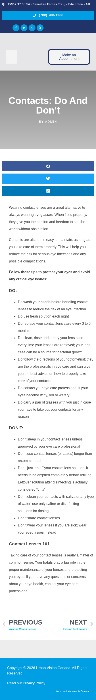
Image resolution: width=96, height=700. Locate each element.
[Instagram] (32, 27)
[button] (11, 57)
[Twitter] (24, 27)
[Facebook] (16, 27)
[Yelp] (40, 27)
